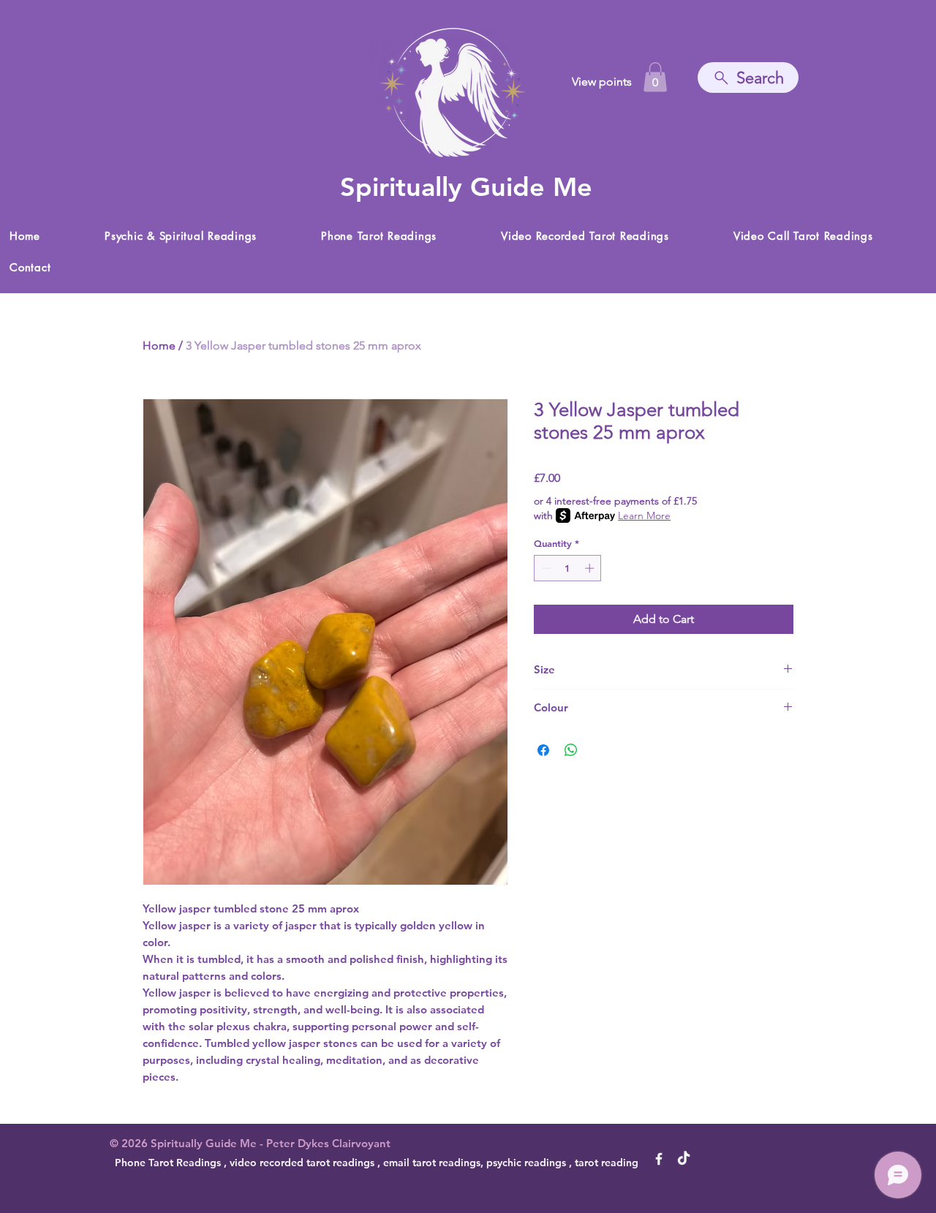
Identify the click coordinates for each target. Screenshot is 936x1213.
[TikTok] (684, 1159)
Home (159, 345)
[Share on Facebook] (543, 750)
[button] (655, 77)
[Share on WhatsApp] (571, 750)
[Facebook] (659, 1159)
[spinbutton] (568, 568)
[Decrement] (545, 568)
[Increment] (591, 568)
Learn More (644, 515)
